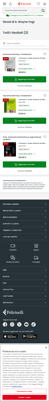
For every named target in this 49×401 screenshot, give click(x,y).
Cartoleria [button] (8, 296)
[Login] (10, 4)
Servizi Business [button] (10, 217)
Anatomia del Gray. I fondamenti (17, 54)
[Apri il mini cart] (44, 4)
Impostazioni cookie (24, 391)
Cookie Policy (17, 386)
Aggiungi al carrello (26, 79)
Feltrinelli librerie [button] (11, 204)
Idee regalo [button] (8, 302)
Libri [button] (5, 270)
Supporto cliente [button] (11, 224)
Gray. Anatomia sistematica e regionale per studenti (22, 138)
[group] (24, 16)
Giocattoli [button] (8, 289)
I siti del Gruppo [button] (10, 237)
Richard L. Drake (26, 58)
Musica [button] (6, 276)
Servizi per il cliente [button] (12, 211)
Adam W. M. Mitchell (40, 58)
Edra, (20, 61)
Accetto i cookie (24, 397)
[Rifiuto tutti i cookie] (46, 347)
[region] (24, 372)
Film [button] (4, 283)
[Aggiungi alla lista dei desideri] (44, 54)
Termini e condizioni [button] (12, 230)
